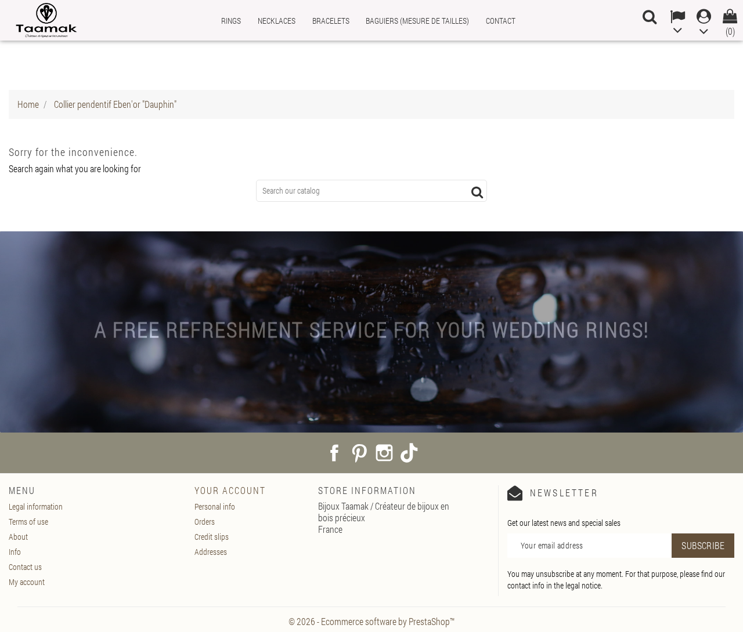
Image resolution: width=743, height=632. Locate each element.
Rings (231, 20)
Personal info (214, 506)
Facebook (334, 452)
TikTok (409, 452)
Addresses (210, 551)
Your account (230, 490)
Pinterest (359, 452)
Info (15, 551)
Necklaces (276, 20)
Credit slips (211, 536)
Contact (500, 20)
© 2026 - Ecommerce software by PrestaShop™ (371, 621)
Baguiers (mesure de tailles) (417, 20)
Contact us (25, 566)
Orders (204, 521)
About (18, 536)
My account (27, 581)
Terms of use (28, 521)
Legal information (36, 506)
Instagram (384, 452)
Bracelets (330, 20)
